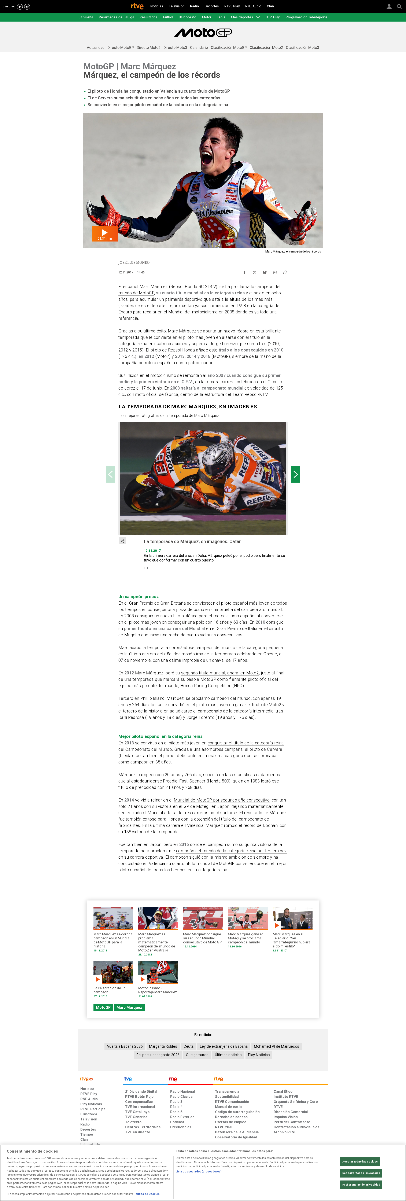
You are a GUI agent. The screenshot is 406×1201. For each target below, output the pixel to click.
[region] (203, 1173)
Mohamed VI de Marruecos (276, 1046)
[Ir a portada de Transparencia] (270, 1080)
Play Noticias (259, 1055)
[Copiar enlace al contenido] (285, 271)
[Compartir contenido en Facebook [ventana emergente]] (244, 271)
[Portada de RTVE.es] (137, 7)
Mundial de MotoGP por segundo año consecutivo (222, 800)
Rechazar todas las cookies (361, 1173)
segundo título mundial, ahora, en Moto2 (220, 672)
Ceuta (188, 1046)
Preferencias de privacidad (361, 1184)
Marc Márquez (154, 286)
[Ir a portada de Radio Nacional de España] (190, 1080)
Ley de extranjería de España (224, 1046)
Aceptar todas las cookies (360, 1161)
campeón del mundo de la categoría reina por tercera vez (231, 850)
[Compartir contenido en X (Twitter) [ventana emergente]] (255, 271)
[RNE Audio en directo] (27, 7)
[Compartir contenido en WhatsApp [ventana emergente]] (275, 271)
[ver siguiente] (295, 474)
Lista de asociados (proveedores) (199, 1171)
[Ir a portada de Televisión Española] (145, 1080)
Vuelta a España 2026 (125, 1046)
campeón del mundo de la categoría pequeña (239, 647)
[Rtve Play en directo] (19, 7)
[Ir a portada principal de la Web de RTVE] (100, 1078)
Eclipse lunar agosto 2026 (158, 1055)
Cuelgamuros (197, 1055)
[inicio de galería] (110, 474)
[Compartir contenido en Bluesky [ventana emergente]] (265, 271)
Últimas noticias (228, 1055)
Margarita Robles (163, 1046)
